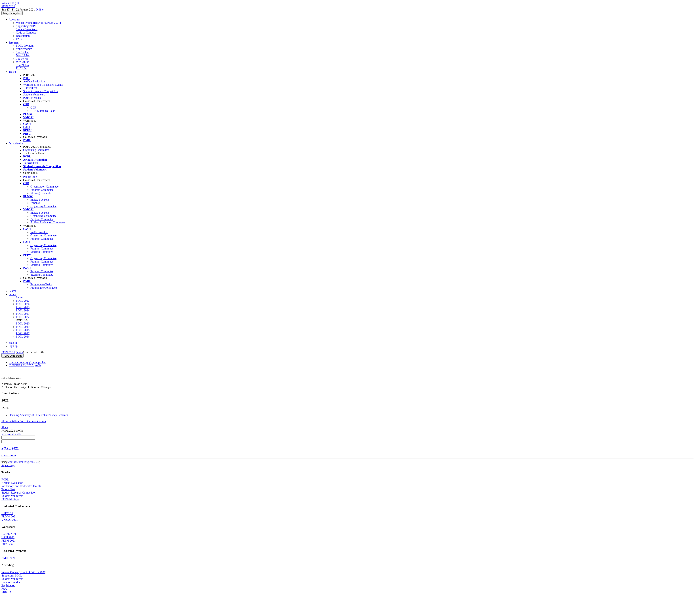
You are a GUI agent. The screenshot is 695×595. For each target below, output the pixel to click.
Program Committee (41, 189)
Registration (23, 35)
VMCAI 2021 (9, 519)
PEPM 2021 (8, 540)
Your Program (24, 48)
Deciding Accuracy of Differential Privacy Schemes (38, 415)
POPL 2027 (23, 300)
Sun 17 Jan (22, 52)
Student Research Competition (40, 91)
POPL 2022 (23, 317)
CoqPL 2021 (8, 534)
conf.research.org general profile (27, 362)
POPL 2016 (23, 336)
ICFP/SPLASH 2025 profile (25, 365)
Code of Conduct (26, 32)
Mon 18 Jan (23, 55)
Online (39, 9)
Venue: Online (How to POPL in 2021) (38, 22)
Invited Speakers (39, 199)
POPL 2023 (23, 313)
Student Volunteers (26, 29)
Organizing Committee (36, 149)
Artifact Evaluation (34, 81)
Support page (7, 465)
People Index (30, 176)
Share (4, 427)
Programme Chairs (41, 284)
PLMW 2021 (9, 516)
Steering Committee (41, 193)
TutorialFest (30, 88)
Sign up (13, 346)
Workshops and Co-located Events (43, 84)
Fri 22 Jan (21, 68)
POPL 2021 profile (12, 355)
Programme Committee (43, 287)
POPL (26, 78)
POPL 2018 (23, 330)
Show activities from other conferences (23, 421)
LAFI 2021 (7, 537)
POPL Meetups (32, 97)
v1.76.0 (34, 461)
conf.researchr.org (18, 461)
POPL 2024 (23, 310)
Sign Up (6, 591)
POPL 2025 (23, 307)
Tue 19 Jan (22, 58)
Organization (16, 143)
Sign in (13, 342)
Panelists (35, 202)
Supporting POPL (26, 26)
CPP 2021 (7, 513)
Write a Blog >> (10, 3)
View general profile (11, 434)
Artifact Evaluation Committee (47, 222)
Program (13, 42)
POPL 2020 (23, 323)
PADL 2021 (8, 557)
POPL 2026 (23, 303)
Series (19, 297)
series (20, 352)
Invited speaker (39, 232)
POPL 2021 (8, 352)
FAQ (19, 39)
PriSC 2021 (8, 543)
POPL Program (24, 45)
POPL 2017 (23, 333)
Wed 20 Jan (22, 61)
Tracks (12, 71)
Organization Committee (44, 186)
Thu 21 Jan (22, 65)
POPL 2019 (23, 326)
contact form (8, 455)
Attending (14, 19)
